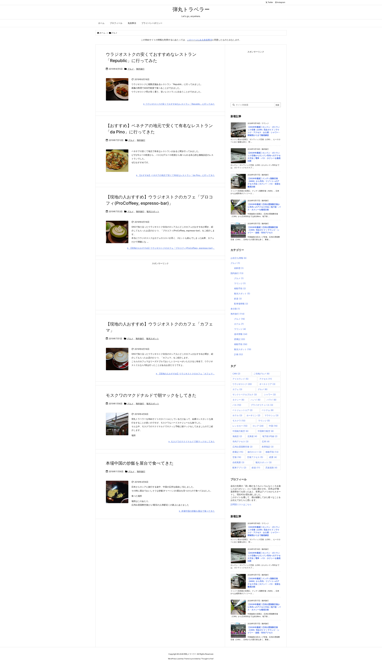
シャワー (270, 394)
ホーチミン (253, 415)
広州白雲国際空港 (242, 446)
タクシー (238, 399)
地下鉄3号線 (269, 436)
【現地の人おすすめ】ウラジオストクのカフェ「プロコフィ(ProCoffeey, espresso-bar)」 (171, 248)
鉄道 (238, 298)
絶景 (273, 457)
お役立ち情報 (239, 258)
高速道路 (271, 467)
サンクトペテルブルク (244, 394)
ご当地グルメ (261, 373)
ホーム (102, 33)
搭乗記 (239, 339)
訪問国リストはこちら (241, 504)
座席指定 (268, 446)
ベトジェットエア (242, 410)
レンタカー (239, 426)
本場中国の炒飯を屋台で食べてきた (140, 463)
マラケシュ (271, 415)
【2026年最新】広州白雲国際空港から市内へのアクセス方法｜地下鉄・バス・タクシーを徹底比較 (264, 207)
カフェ (237, 389)
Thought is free (207, 659)
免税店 (237, 436)
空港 (236, 457)
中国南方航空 (240, 431)
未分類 (235, 308)
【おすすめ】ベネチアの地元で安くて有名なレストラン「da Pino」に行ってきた (176, 175)
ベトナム (268, 410)
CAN (236, 373)
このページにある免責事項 (199, 39)
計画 (238, 354)
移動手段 (240, 288)
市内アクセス (240, 441)
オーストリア (267, 384)
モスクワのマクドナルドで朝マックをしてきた (151, 395)
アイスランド (240, 379)
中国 (273, 426)
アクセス (265, 379)
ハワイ (271, 399)
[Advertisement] (160, 286)
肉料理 (239, 268)
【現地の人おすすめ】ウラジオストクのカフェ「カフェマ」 (186, 373)
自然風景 (238, 462)
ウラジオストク (242, 384)
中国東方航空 (266, 431)
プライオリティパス (262, 405)
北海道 (252, 436)
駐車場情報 (241, 303)
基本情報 (240, 334)
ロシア (258, 426)
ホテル (239, 324)
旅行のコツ (254, 452)
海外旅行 (140, 69)
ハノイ (255, 399)
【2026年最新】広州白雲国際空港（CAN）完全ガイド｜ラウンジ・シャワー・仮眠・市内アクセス (263, 230)
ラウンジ (240, 283)
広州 (265, 441)
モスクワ (238, 420)
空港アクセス (255, 457)
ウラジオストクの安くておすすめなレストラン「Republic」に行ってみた (179, 104)
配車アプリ (239, 467)
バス (236, 405)
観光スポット (153, 211)
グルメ (130, 69)
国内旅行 (237, 273)
